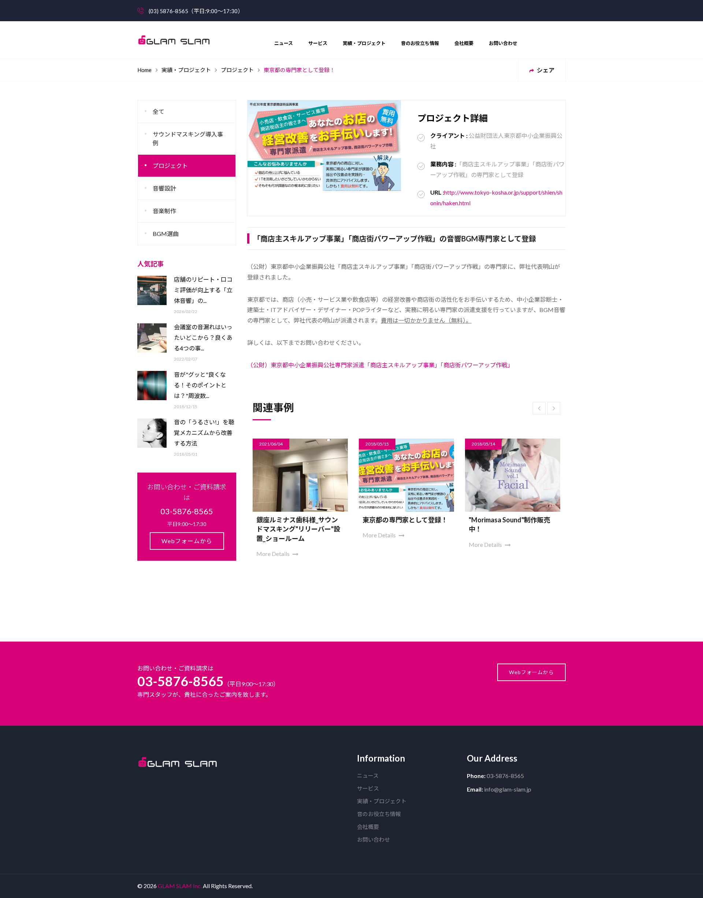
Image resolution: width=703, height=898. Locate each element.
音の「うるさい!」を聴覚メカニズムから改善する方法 (204, 432)
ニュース (283, 43)
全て (158, 111)
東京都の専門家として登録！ (405, 520)
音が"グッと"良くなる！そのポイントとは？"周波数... (200, 385)
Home (144, 70)
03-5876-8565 (180, 681)
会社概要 (463, 43)
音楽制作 (164, 210)
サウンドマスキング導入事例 (188, 138)
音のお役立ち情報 (420, 43)
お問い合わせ (503, 43)
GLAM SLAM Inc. (180, 885)
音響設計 (164, 188)
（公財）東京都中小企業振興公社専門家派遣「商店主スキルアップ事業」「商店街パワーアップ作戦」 (380, 364)
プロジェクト (237, 70)
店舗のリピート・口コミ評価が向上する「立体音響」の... (203, 290)
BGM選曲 (166, 233)
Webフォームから (186, 540)
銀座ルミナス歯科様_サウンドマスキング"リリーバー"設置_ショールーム (298, 529)
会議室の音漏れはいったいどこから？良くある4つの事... (203, 337)
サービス (317, 43)
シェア (545, 70)
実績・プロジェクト (364, 43)
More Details (273, 553)
